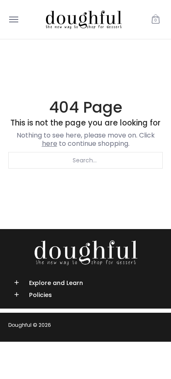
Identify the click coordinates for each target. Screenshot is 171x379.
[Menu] (13, 19)
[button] (156, 19)
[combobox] (85, 160)
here (49, 143)
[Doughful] (83, 19)
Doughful (20, 324)
